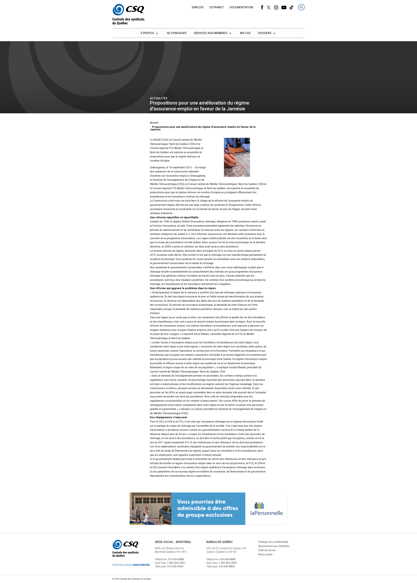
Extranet (216, 7)
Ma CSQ (245, 33)
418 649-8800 (227, 566)
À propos (148, 33)
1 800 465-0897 (176, 562)
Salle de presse (267, 550)
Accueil (154, 122)
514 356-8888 (176, 559)
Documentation (241, 7)
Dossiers (265, 33)
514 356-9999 (175, 566)
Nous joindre (265, 554)
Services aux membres (211, 33)
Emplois (198, 7)
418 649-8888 (227, 559)
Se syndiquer (176, 33)
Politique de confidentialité (273, 541)
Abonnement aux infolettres (274, 546)
